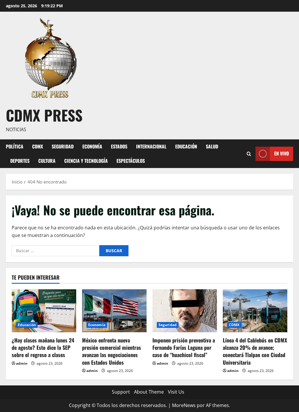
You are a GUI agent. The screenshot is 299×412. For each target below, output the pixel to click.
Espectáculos (131, 160)
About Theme (149, 392)
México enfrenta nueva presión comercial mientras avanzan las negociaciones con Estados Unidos (111, 351)
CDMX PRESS (44, 115)
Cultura (46, 160)
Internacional (151, 146)
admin (21, 363)
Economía (92, 146)
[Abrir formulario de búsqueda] (249, 153)
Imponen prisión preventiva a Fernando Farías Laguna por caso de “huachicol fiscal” (183, 347)
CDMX (37, 146)
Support (121, 392)
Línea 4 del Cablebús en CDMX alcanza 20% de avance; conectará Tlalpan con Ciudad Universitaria (255, 351)
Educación (186, 146)
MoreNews (184, 405)
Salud (212, 146)
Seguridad (63, 146)
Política (14, 146)
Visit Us (176, 392)
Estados (119, 146)
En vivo (281, 153)
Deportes (19, 160)
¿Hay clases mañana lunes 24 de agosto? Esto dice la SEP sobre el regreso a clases (43, 347)
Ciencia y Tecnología (86, 160)
